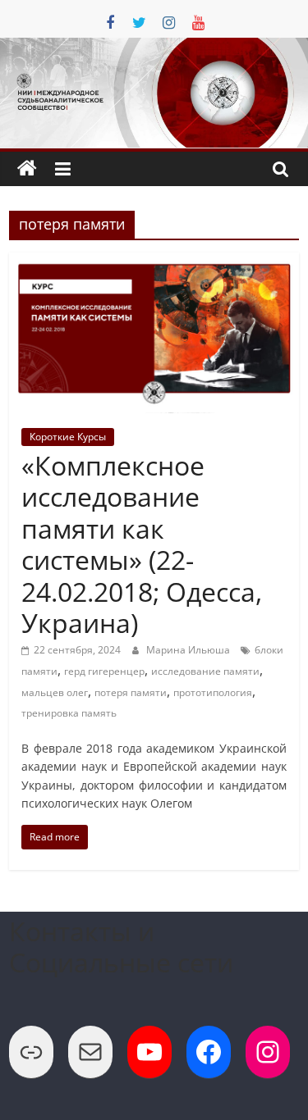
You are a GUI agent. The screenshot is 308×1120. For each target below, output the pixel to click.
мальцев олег (54, 692)
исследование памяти (205, 671)
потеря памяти (130, 692)
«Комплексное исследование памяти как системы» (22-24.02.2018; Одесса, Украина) (141, 544)
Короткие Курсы (68, 437)
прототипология (212, 692)
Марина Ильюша (189, 650)
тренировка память (69, 713)
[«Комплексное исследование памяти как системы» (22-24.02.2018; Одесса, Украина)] (154, 262)
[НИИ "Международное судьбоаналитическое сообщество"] (27, 169)
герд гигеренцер (104, 671)
